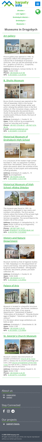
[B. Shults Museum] (11, 91)
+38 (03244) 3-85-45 (17, 177)
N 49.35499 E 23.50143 (17, 131)
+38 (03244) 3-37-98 (17, 73)
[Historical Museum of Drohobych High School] (11, 150)
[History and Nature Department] (11, 251)
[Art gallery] (11, 46)
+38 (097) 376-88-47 (17, 125)
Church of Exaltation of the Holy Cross (20, 364)
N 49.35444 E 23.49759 (17, 75)
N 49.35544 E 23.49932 (17, 280)
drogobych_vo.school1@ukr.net (21, 230)
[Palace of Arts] (11, 296)
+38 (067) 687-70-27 (17, 228)
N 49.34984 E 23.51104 (17, 179)
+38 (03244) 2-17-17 (17, 278)
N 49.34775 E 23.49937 (17, 375)
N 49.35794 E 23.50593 (17, 232)
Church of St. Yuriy (28, 359)
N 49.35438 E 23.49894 (17, 330)
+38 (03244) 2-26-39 (17, 373)
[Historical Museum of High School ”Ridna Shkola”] (11, 198)
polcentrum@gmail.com (18, 129)
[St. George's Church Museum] (11, 346)
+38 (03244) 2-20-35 (17, 328)
